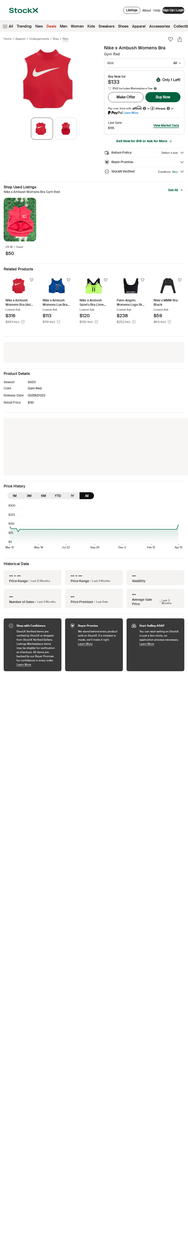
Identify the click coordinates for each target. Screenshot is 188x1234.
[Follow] (31, 280)
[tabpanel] (53, 79)
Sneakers (106, 26)
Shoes (123, 26)
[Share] (179, 39)
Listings (131, 10)
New (39, 26)
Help (156, 10)
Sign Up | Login (173, 10)
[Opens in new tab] (144, 108)
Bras (56, 39)
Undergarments (39, 39)
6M (43, 496)
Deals (51, 26)
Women (77, 26)
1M (15, 496)
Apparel (139, 26)
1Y (72, 496)
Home (7, 39)
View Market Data (166, 125)
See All (173, 190)
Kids (91, 26)
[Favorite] (170, 39)
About (146, 11)
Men (63, 26)
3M (29, 496)
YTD (58, 496)
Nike (65, 39)
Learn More (131, 113)
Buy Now (163, 97)
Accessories (159, 26)
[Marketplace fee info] (155, 88)
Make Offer (125, 97)
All (11, 26)
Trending (24, 26)
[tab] (42, 129)
